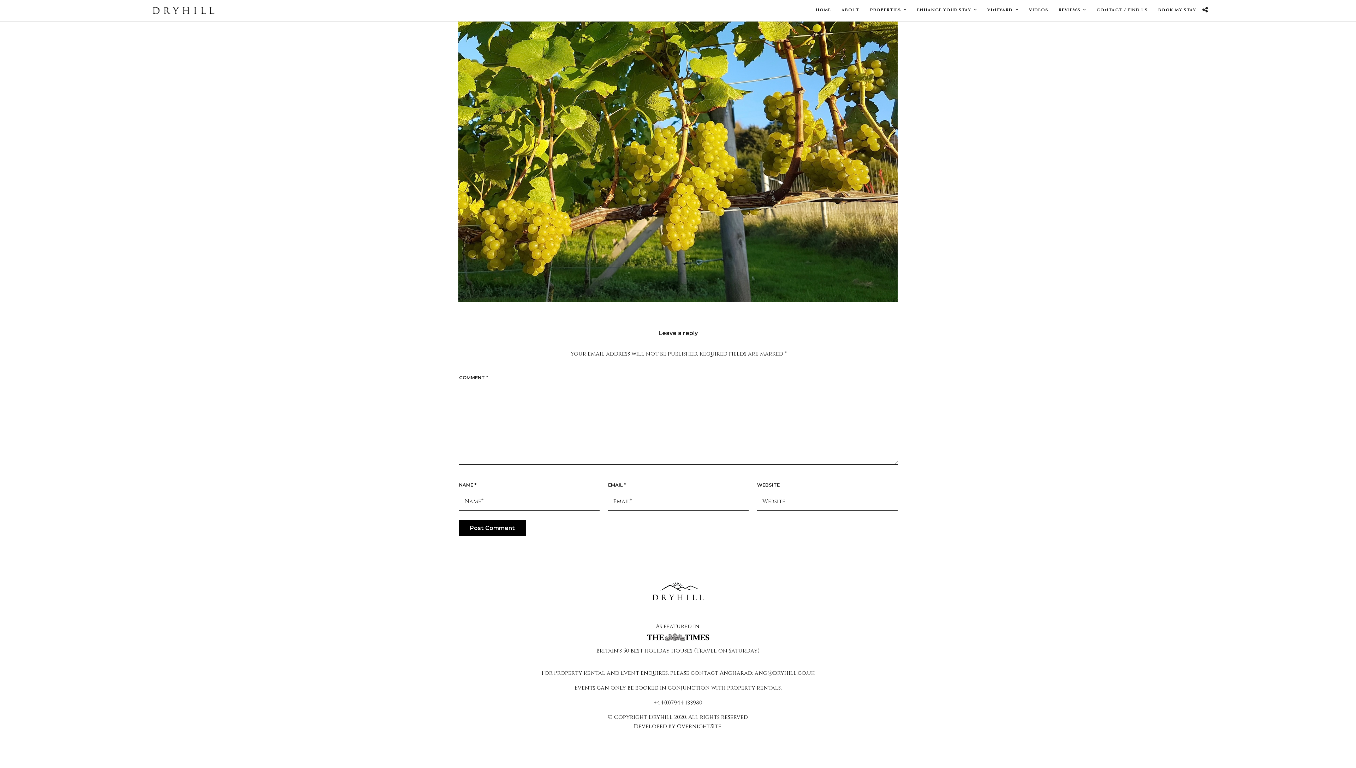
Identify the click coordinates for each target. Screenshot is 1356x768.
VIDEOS (1038, 10)
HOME (823, 10)
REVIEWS (1069, 10)
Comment (473, 377)
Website (768, 485)
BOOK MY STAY (1177, 10)
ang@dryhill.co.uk (785, 673)
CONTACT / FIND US (1122, 10)
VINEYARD (1000, 10)
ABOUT (850, 10)
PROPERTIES (885, 10)
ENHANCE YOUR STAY (944, 10)
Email (617, 485)
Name (467, 485)
